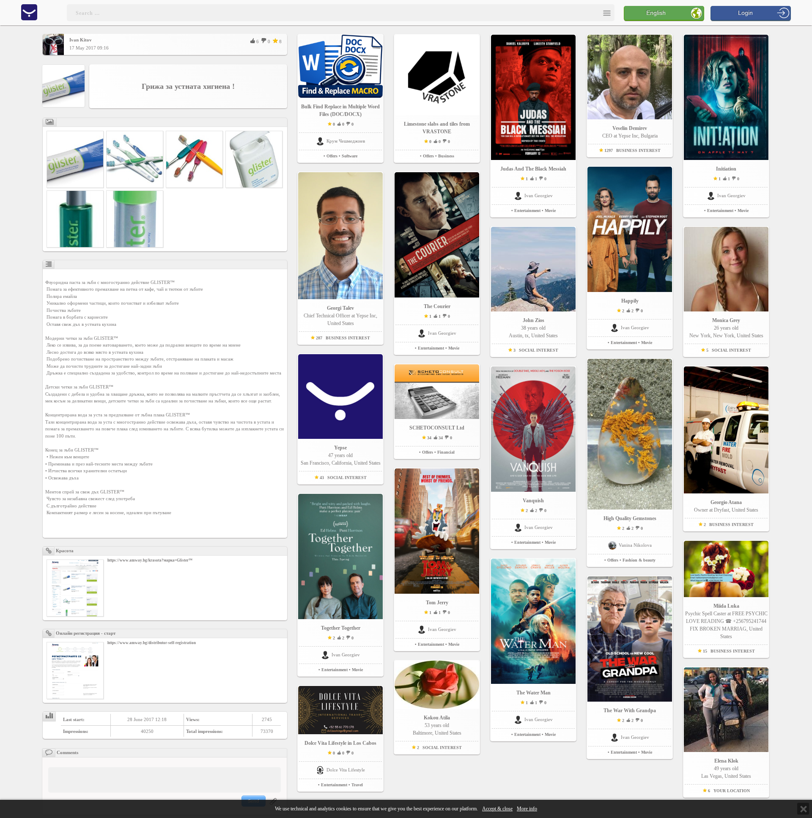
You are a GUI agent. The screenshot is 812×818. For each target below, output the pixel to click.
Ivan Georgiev (346, 654)
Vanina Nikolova (635, 545)
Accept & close (497, 809)
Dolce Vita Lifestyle (345, 769)
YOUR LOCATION (731, 790)
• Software (348, 156)
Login (745, 12)
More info (527, 809)
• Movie (356, 669)
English (656, 12)
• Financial (444, 452)
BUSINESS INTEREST (348, 338)
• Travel (355, 784)
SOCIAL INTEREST (347, 477)
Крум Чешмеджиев (345, 140)
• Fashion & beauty (638, 560)
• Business (444, 156)
